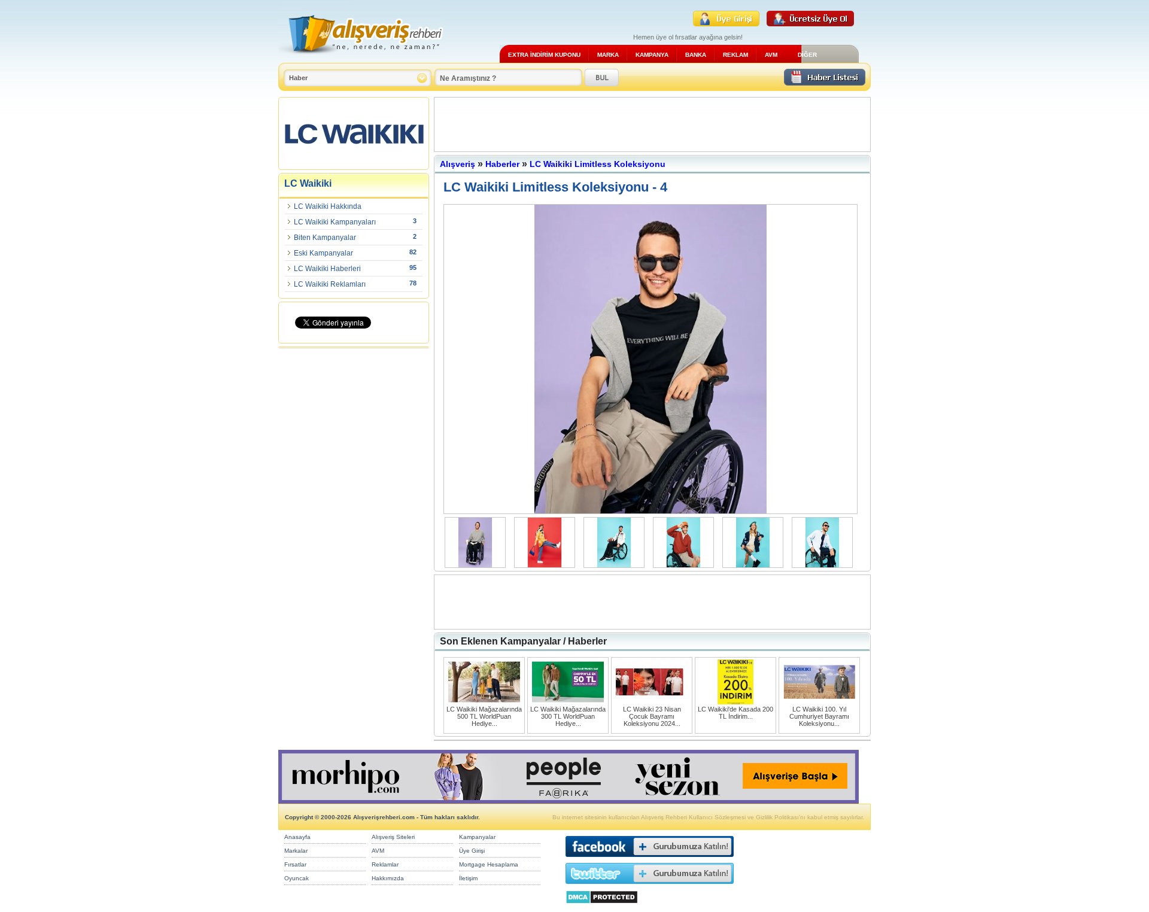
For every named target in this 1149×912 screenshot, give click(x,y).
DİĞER (807, 54)
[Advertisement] (652, 124)
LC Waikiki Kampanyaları (335, 222)
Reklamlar (385, 864)
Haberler (502, 164)
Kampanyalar (477, 837)
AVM (771, 54)
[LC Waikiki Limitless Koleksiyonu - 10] (825, 565)
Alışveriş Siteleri (393, 837)
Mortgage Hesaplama (488, 864)
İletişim (468, 878)
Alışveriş (457, 164)
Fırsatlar (295, 864)
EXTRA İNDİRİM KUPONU (544, 54)
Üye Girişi (472, 850)
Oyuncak (296, 878)
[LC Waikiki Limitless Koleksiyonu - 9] (755, 565)
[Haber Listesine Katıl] (824, 82)
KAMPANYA (652, 54)
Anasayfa (297, 837)
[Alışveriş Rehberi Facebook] (650, 860)
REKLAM (735, 54)
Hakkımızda (388, 878)
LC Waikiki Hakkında (327, 206)
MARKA (608, 54)
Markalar (296, 850)
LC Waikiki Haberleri (327, 269)
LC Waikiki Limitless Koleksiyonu (597, 164)
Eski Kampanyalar (323, 253)
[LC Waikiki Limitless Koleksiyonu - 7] (617, 565)
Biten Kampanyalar (325, 237)
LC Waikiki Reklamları (330, 284)
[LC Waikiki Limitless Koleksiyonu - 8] (686, 565)
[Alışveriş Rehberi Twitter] (650, 886)
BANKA (695, 54)
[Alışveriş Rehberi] (361, 58)
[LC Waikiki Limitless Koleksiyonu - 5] (653, 511)
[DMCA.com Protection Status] (602, 907)
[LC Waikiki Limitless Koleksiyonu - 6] (547, 565)
